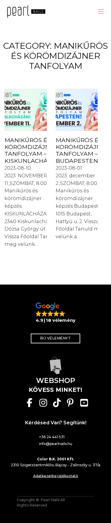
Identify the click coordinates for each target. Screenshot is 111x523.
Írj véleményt (55, 338)
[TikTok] (56, 402)
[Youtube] (84, 402)
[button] (55, 313)
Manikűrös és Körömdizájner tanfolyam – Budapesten (82, 150)
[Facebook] (29, 402)
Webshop (55, 380)
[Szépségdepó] (55, 365)
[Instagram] (43, 402)
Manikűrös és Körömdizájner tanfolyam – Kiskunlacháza (31, 150)
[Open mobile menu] (101, 11)
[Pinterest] (70, 402)
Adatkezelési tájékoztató (55, 476)
